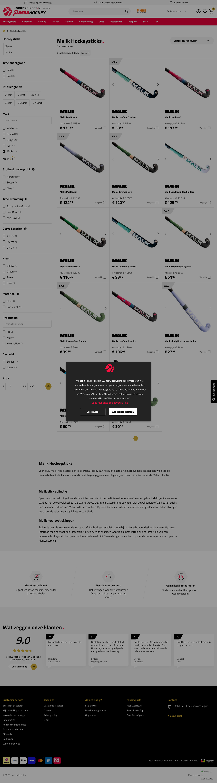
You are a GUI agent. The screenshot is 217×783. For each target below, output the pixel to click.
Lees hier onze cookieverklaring (110, 403)
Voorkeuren (92, 411)
